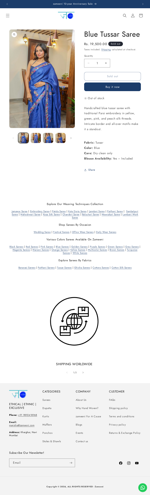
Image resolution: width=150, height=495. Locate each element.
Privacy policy (117, 424)
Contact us (82, 441)
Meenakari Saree (111, 214)
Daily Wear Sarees (106, 232)
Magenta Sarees (21, 250)
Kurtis (45, 416)
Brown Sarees (117, 250)
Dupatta (46, 408)
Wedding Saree (42, 232)
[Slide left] (13, 138)
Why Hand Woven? (87, 408)
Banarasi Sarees (26, 267)
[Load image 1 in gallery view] (23, 138)
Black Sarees (16, 246)
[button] (8, 16)
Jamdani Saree (97, 211)
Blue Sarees (62, 246)
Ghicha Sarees (82, 267)
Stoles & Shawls (51, 441)
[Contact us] (142, 487)
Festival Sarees (61, 232)
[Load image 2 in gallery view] (36, 138)
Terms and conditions (121, 416)
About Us (81, 400)
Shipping (106, 49)
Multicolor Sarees (97, 250)
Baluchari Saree (90, 214)
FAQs (112, 400)
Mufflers (47, 424)
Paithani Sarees (46, 267)
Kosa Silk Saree (51, 214)
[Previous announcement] (7, 4)
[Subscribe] (71, 463)
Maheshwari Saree (30, 214)
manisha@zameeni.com (21, 425)
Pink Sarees (47, 246)
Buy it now (113, 87)
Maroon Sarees (41, 250)
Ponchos (47, 433)
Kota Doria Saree (77, 211)
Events (79, 433)
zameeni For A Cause (88, 416)
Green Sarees (115, 246)
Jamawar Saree (20, 211)
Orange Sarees (60, 250)
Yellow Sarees (77, 250)
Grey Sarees (132, 246)
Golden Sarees (79, 246)
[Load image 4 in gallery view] (60, 138)
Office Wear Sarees (83, 232)
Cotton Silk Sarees (122, 267)
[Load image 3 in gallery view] (48, 138)
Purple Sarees (97, 246)
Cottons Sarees (101, 267)
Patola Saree (59, 211)
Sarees (46, 400)
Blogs (79, 424)
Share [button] (91, 170)
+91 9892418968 (27, 415)
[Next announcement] (143, 4)
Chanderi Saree (71, 214)
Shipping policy (118, 408)
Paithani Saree (115, 211)
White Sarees (80, 253)
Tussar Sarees (64, 267)
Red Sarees (32, 246)
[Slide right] (71, 138)
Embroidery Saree (40, 211)
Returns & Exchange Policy (124, 433)
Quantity (88, 56)
